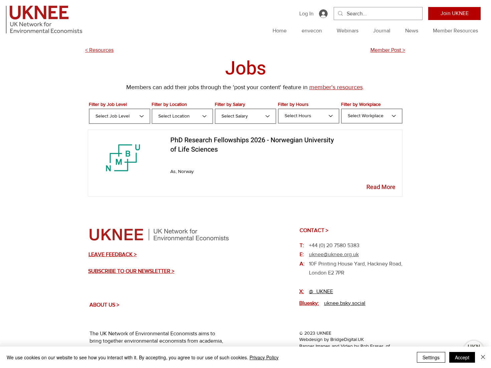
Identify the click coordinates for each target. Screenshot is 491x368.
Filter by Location (169, 104)
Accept (462, 357)
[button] (113, 254)
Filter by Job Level (108, 104)
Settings (431, 357)
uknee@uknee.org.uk (334, 254)
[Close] (483, 357)
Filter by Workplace (361, 104)
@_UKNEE (321, 291)
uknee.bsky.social (344, 303)
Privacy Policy (264, 357)
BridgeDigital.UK (347, 339)
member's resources (336, 87)
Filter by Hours (293, 104)
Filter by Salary (230, 104)
